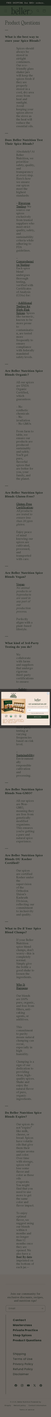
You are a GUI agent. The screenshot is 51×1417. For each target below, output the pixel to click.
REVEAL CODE (37, 717)
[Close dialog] (48, 693)
